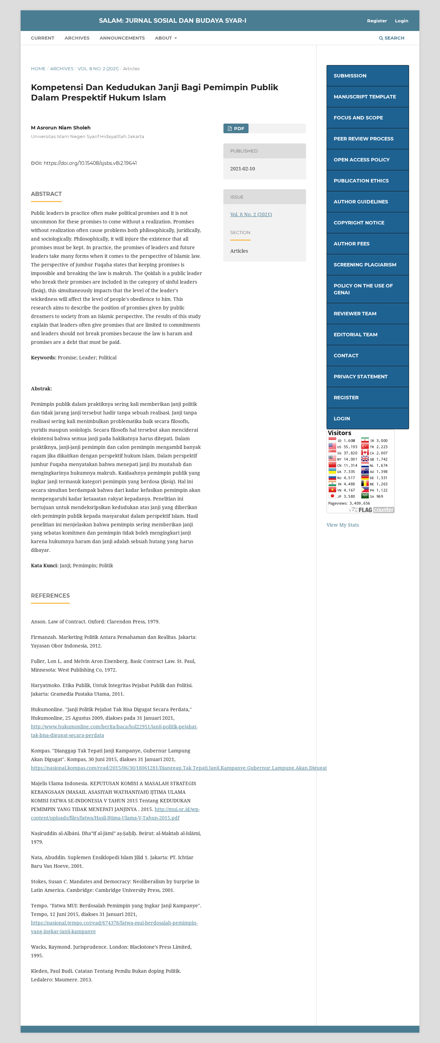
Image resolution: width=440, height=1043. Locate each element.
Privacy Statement (361, 376)
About (164, 38)
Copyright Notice (359, 223)
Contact (346, 355)
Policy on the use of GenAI (363, 289)
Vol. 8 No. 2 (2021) (98, 68)
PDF (238, 128)
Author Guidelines (361, 202)
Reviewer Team (355, 313)
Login (401, 20)
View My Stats (343, 525)
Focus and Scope (358, 118)
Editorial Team (355, 334)
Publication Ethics (361, 181)
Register (377, 20)
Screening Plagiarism (365, 265)
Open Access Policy (361, 160)
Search (394, 38)
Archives (77, 38)
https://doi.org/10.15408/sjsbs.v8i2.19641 (90, 163)
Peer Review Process (364, 139)
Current (42, 38)
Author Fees (352, 244)
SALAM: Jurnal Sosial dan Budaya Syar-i (172, 20)
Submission (350, 76)
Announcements (122, 38)
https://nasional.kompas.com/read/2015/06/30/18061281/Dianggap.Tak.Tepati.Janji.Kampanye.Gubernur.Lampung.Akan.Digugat (179, 768)
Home (38, 68)
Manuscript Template (365, 97)
